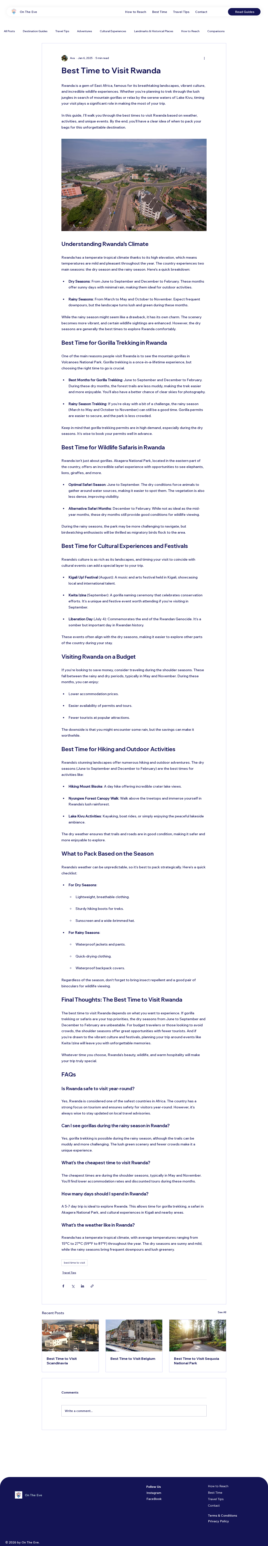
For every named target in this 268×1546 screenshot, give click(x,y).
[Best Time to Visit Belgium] (134, 1335)
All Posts (9, 31)
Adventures (84, 31)
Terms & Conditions (222, 1515)
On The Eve (28, 12)
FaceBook (154, 1499)
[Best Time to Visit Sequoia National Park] (197, 1335)
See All (222, 1312)
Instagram (153, 1493)
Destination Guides (35, 31)
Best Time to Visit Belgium (132, 1358)
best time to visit (74, 1262)
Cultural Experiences (113, 31)
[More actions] (204, 58)
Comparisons (216, 31)
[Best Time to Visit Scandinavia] (70, 1335)
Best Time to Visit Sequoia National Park (196, 1360)
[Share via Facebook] (63, 1286)
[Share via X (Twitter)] (73, 1286)
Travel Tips (62, 31)
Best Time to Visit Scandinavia (62, 1360)
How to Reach (190, 31)
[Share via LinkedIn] (82, 1286)
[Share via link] (92, 1286)
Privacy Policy (218, 1521)
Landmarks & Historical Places (153, 31)
